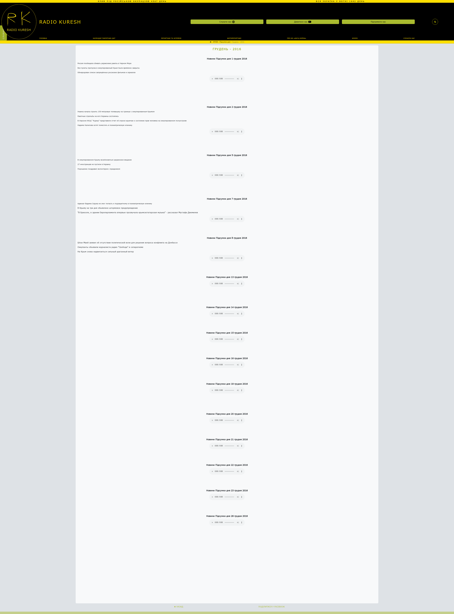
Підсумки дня (225, 42)
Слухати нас (225, 21)
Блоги (355, 38)
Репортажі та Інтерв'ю (171, 38)
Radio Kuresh (60, 22)
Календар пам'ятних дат (104, 38)
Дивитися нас (301, 21)
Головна (43, 38)
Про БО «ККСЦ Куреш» (296, 38)
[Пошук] (435, 22)
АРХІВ (215, 42)
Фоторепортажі (234, 38)
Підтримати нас (378, 21)
